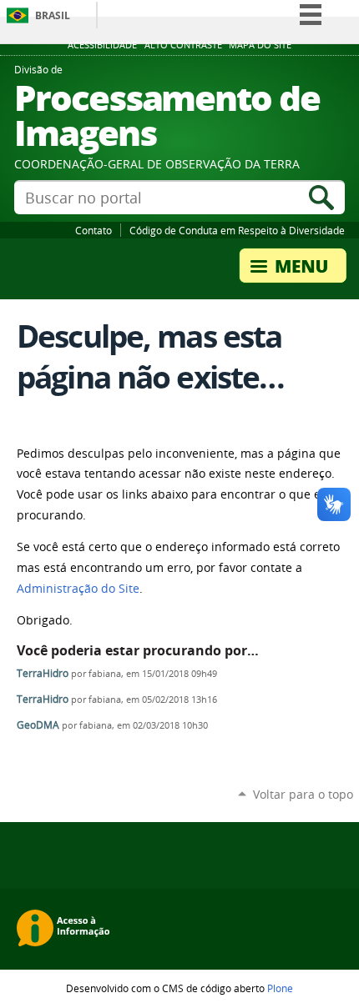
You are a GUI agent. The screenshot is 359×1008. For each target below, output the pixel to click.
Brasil (52, 15)
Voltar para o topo (303, 794)
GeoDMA (38, 725)
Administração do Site (78, 588)
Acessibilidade (102, 45)
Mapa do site (260, 45)
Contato (93, 230)
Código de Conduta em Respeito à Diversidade (237, 230)
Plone (280, 988)
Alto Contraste (183, 45)
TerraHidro (42, 673)
